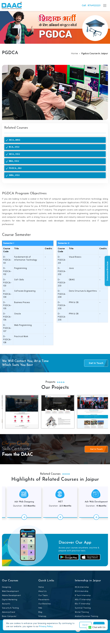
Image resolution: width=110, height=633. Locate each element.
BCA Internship (81, 591)
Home (74, 53)
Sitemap (42, 616)
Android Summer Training (86, 616)
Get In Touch (96, 363)
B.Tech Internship (83, 595)
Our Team (43, 595)
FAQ (40, 608)
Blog (40, 612)
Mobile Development (11, 595)
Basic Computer (9, 616)
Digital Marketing (9, 599)
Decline (85, 625)
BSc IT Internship (82, 604)
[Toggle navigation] (104, 5)
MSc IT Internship (83, 599)
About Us (42, 591)
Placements (43, 599)
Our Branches (44, 604)
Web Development (10, 591)
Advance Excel (8, 612)
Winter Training (82, 612)
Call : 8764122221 (91, 5)
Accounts (6, 604)
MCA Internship (82, 587)
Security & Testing (10, 608)
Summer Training (83, 608)
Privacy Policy (46, 626)
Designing (6, 587)
